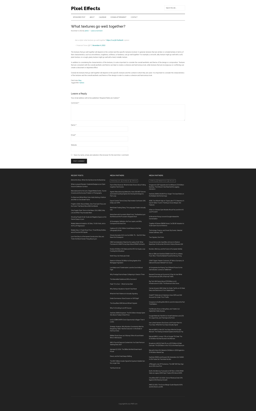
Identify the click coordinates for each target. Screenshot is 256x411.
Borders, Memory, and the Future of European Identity (165, 249)
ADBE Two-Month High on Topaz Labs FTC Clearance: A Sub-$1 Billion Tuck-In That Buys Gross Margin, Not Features (166, 203)
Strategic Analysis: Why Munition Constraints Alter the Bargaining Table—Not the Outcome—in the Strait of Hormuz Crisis (127, 329)
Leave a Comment (96, 31)
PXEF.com (134, 404)
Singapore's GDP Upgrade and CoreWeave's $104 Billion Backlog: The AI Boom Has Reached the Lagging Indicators (166, 187)
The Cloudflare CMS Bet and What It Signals (123, 303)
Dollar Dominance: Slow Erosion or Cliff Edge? (124, 298)
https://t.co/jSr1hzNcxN (114, 40)
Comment (75, 103)
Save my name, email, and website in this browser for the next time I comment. (101, 155)
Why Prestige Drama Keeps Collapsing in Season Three (127, 274)
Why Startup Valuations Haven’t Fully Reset (123, 289)
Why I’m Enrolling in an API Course (120, 308)
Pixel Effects (85, 8)
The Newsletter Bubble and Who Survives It (123, 279)
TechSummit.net (115, 368)
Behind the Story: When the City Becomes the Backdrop (88, 180)
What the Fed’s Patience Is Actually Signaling (124, 293)
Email (73, 135)
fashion (81, 83)
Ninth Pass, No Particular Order (120, 256)
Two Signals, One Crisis (156, 237)
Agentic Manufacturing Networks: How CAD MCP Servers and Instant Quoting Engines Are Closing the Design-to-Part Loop (128, 194)
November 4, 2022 (98, 45)
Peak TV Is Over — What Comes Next (121, 284)
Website (74, 145)
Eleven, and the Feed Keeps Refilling (121, 356)
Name (73, 125)
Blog (79, 80)
